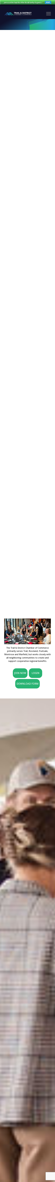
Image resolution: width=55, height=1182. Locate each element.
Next (45, 631)
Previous (10, 631)
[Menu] (47, 13)
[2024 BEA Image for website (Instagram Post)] (48, 643)
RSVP (48, 2)
